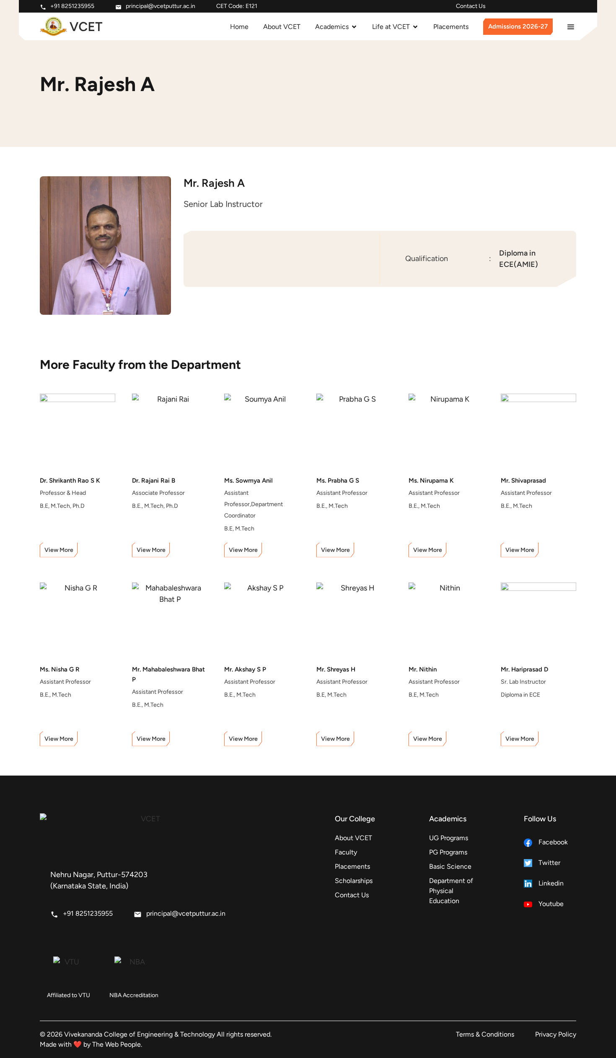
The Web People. (117, 1044)
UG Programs (448, 838)
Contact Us (471, 6)
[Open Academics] (354, 27)
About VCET (353, 838)
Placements (352, 866)
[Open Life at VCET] (415, 27)
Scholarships (354, 881)
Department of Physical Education (451, 891)
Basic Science (450, 866)
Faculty (346, 852)
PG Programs (448, 852)
